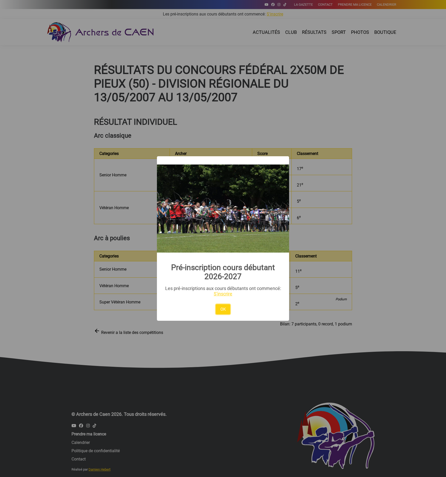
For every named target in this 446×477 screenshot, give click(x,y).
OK (223, 309)
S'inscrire (223, 293)
